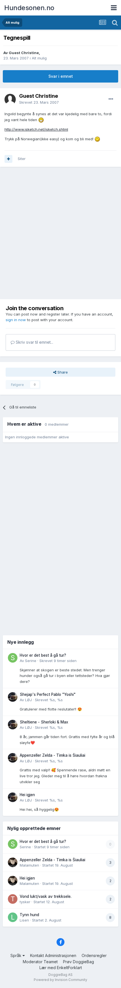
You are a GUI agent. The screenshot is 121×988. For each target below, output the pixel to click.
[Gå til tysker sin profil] (12, 899)
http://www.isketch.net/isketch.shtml (36, 129)
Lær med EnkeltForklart (60, 967)
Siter (22, 158)
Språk (16, 955)
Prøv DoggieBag (78, 961)
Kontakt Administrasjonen (53, 955)
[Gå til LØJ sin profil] (12, 697)
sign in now (16, 320)
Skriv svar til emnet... (34, 342)
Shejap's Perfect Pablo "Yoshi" (48, 694)
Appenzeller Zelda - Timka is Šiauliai (52, 755)
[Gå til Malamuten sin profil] (12, 862)
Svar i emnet (60, 76)
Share (62, 372)
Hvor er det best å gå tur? (43, 655)
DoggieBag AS (60, 975)
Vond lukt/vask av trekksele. (45, 896)
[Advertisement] (60, 233)
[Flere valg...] (110, 99)
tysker (25, 902)
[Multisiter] (8, 159)
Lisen (24, 920)
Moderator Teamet (40, 961)
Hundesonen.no (29, 8)
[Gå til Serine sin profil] (12, 658)
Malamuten (29, 865)
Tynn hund (29, 914)
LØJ (28, 700)
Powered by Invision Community (60, 980)
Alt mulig (39, 58)
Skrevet (39, 102)
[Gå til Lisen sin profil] (12, 917)
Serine (30, 660)
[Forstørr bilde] (41, 119)
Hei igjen (27, 794)
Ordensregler (94, 955)
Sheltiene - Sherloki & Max (44, 722)
